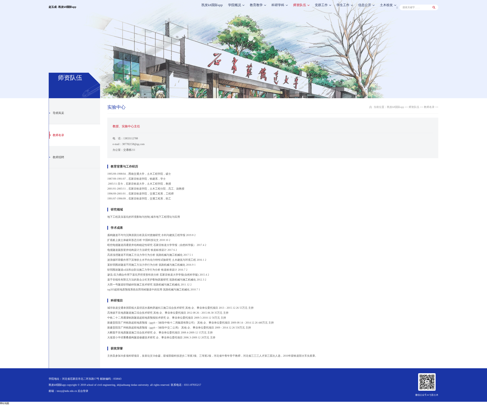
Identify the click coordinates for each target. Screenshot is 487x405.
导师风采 (58, 113)
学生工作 (343, 5)
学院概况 (234, 5)
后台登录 (83, 391)
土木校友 (386, 5)
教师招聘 (58, 157)
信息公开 (364, 5)
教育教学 (256, 5)
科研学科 (277, 5)
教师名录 (58, 135)
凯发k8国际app (212, 5)
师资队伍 (299, 5)
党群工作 (321, 5)
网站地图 (4, 403)
